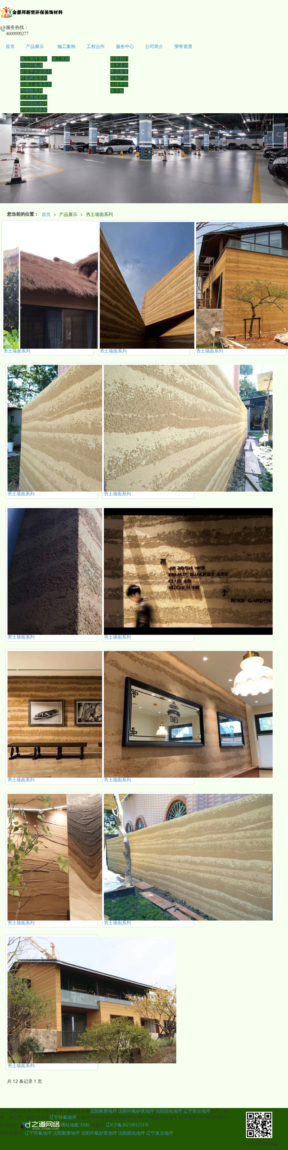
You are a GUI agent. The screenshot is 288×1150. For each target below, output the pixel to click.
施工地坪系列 (33, 58)
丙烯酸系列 (31, 90)
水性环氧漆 (31, 65)
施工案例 (66, 46)
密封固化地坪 (33, 103)
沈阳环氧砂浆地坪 (136, 1111)
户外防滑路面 (33, 109)
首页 (10, 46)
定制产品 (119, 78)
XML (85, 1125)
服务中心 (125, 46)
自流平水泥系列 (36, 71)
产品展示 (35, 46)
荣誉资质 (183, 46)
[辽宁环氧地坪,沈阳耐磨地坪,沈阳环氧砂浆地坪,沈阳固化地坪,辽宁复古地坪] (144, 158)
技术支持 (119, 65)
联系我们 (119, 58)
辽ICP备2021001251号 (127, 1125)
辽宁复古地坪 (196, 1111)
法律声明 (119, 84)
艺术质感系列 (33, 97)
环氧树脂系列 (33, 78)
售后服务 (119, 71)
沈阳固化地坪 (168, 1111)
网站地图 (70, 1125)
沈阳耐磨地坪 (103, 1111)
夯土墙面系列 (99, 214)
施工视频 (61, 58)
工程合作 (96, 46)
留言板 (117, 90)
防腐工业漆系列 (36, 84)
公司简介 (154, 46)
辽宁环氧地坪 (63, 1117)
